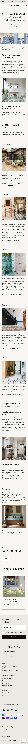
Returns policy (6, 693)
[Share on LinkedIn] (12, 551)
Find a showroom (8, 652)
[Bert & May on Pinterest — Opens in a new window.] (8, 710)
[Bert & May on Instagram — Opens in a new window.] (12, 710)
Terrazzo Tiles (18, 394)
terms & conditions (18, 632)
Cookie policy (6, 733)
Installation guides (9, 656)
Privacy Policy (6, 736)
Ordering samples (7, 685)
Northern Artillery (11, 740)
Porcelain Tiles (14, 348)
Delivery (4, 690)
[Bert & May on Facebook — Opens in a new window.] (4, 710)
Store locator (5, 683)
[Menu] (2, 5)
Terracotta (10, 185)
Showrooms (5, 681)
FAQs (3, 695)
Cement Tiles (16, 240)
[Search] (23, 5)
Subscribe (14, 637)
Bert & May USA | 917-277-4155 (11, 671)
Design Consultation (10, 534)
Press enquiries (6, 688)
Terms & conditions (7, 730)
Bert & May (10, 727)
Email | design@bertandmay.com (11, 669)
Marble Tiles (14, 294)
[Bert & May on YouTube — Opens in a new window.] (16, 710)
